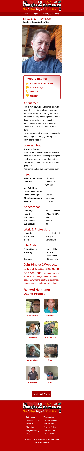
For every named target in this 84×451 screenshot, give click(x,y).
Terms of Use (49, 430)
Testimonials (49, 417)
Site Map (30, 427)
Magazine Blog (32, 430)
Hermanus (46, 273)
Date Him (34, 96)
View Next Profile (42, 394)
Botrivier (27, 277)
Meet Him (34, 92)
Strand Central (40, 280)
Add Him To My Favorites (41, 83)
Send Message (36, 87)
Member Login (32, 420)
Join (26, 14)
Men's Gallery (49, 424)
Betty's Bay (28, 280)
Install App (30, 424)
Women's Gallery (51, 420)
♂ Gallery (55, 14)
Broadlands (53, 280)
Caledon (55, 277)
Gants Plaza (29, 283)
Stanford (55, 273)
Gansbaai (36, 277)
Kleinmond (46, 277)
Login (35, 14)
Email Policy (49, 434)
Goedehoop (40, 283)
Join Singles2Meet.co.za (41, 264)
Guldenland (52, 283)
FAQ (28, 434)
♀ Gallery (45, 14)
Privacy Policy (50, 427)
